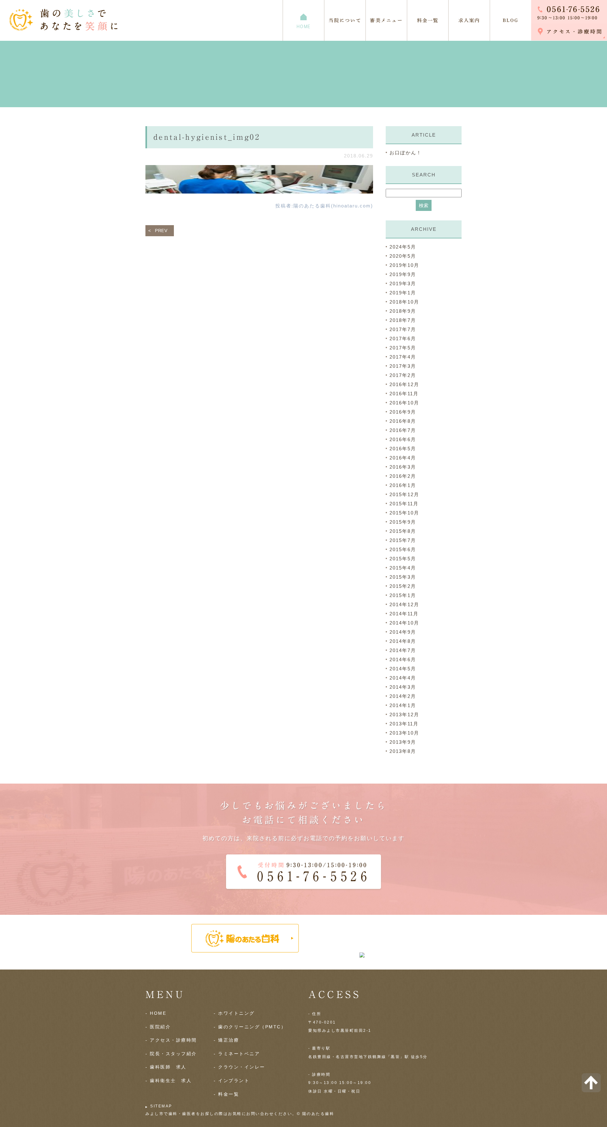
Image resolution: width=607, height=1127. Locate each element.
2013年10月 (404, 733)
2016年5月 (402, 448)
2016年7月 (402, 430)
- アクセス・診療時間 (171, 1040)
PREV (161, 230)
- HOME (155, 1013)
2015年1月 (402, 595)
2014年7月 (402, 650)
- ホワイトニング (234, 1013)
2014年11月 (404, 613)
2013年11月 (404, 723)
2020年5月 (402, 256)
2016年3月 (402, 467)
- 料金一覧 (226, 1094)
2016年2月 (402, 476)
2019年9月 (402, 274)
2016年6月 (402, 439)
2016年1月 (402, 485)
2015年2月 (402, 586)
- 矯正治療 (226, 1040)
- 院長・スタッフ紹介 (171, 1053)
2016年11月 (404, 393)
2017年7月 (402, 329)
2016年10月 (404, 402)
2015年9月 (402, 522)
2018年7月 (402, 320)
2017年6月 (402, 338)
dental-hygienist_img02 (206, 137)
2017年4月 (402, 357)
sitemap (161, 1106)
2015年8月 (402, 531)
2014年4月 (402, 678)
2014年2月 (402, 696)
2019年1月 (402, 292)
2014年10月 (404, 622)
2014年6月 (402, 659)
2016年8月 (402, 421)
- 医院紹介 (158, 1026)
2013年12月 (404, 714)
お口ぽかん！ (405, 152)
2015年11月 (404, 503)
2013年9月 (402, 742)
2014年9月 (402, 632)
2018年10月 (404, 302)
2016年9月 (402, 412)
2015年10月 (404, 512)
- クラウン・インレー (239, 1066)
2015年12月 (404, 494)
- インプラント (231, 1080)
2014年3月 (402, 687)
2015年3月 (402, 577)
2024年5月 (402, 246)
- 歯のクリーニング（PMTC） (250, 1026)
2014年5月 (402, 668)
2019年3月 (402, 283)
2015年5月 (402, 558)
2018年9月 (402, 311)
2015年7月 (402, 540)
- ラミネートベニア (237, 1053)
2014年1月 (402, 705)
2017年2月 (402, 375)
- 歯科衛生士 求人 (168, 1080)
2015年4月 (402, 567)
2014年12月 (404, 604)
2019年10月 (404, 265)
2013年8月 (402, 751)
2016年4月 (402, 457)
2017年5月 (402, 347)
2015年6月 (402, 549)
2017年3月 (402, 366)
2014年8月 (402, 641)
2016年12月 (404, 384)
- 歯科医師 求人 (166, 1066)
